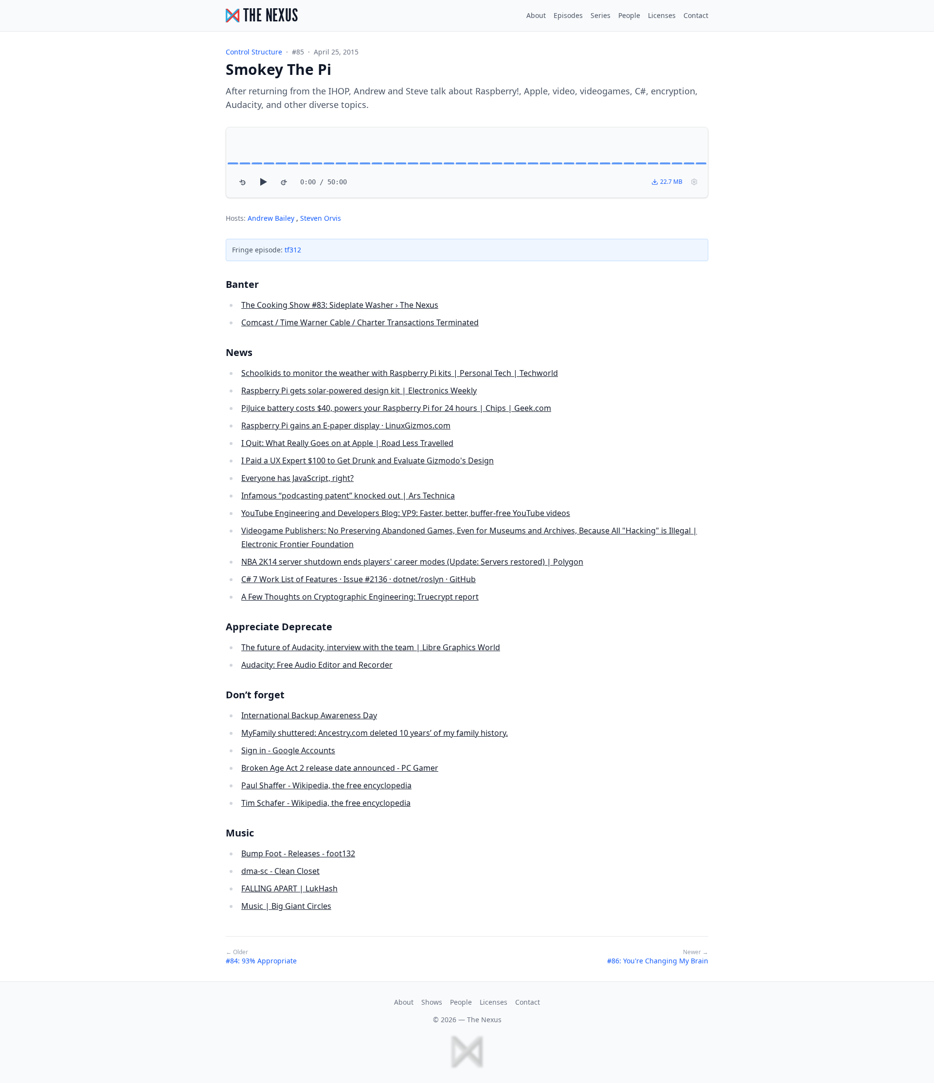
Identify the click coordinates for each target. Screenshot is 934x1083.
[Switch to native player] (694, 182)
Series (601, 15)
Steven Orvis (320, 218)
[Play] (263, 182)
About (536, 15)
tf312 (293, 249)
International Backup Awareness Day (309, 715)
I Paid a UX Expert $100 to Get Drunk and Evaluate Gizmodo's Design (367, 460)
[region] (467, 162)
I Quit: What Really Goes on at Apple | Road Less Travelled (347, 443)
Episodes (568, 15)
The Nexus (484, 1019)
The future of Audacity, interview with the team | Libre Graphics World (370, 647)
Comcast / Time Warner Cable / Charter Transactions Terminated (360, 322)
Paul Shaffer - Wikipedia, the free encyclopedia (326, 785)
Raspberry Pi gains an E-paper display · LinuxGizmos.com (345, 425)
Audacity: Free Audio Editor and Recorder (317, 664)
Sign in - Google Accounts (288, 750)
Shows (431, 1002)
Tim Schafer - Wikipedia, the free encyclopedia (326, 803)
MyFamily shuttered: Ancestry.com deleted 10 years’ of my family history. (374, 733)
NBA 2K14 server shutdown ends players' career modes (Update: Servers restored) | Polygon (412, 561)
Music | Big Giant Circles (286, 906)
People (629, 15)
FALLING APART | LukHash (289, 888)
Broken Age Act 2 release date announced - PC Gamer (339, 768)
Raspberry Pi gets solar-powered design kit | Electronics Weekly (359, 390)
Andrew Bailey (272, 218)
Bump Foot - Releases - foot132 (298, 853)
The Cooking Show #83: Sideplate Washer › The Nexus (339, 305)
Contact (695, 15)
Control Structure (254, 51)
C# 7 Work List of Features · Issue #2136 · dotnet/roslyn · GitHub (358, 579)
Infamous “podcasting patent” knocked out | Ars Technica (348, 495)
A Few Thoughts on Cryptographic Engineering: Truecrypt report (360, 596)
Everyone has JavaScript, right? (297, 478)
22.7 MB (671, 182)
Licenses (662, 15)
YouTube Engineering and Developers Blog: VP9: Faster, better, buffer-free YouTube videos (405, 513)
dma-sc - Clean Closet (280, 871)
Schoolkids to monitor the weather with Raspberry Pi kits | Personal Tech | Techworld (399, 373)
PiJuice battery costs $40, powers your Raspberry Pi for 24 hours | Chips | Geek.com (396, 408)
